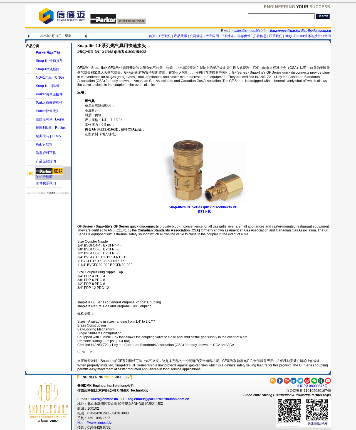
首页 (152, 36)
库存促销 (244, 36)
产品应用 (212, 36)
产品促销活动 (46, 161)
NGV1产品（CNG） (51, 77)
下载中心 (228, 36)
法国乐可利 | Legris (50, 119)
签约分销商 (44, 177)
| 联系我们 (274, 36)
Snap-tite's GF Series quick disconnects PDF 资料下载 (204, 209)
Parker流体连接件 (49, 94)
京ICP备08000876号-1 (314, 386)
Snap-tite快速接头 (49, 61)
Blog (288, 36)
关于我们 (164, 36)
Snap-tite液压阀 (48, 69)
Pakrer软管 (44, 144)
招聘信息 (259, 36)
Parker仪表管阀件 (49, 103)
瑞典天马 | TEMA (48, 136)
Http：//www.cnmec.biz (94, 423)
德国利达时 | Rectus (51, 128)
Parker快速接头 (47, 111)
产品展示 (180, 36)
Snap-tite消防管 (48, 86)
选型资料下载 (46, 153)
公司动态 (196, 36)
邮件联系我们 (46, 183)
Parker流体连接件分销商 (312, 36)
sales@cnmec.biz (247, 31)
